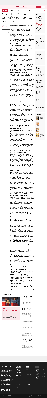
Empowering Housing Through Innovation (40, 39)
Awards (17, 389)
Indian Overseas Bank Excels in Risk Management (40, 42)
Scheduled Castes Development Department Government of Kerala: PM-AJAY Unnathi (27, 340)
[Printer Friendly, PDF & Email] (5, 32)
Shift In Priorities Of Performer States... (40, 377)
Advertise (27, 387)
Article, (3, 26)
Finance (27, 371)
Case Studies (18, 372)
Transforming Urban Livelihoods (39, 46)
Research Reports (19, 375)
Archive (26, 10)
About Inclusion (19, 383)
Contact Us (28, 383)
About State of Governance (18, 385)
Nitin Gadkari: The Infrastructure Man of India (39, 71)
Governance (28, 372)
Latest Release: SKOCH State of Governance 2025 (39, 17)
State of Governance (13, 10)
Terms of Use (3, 395)
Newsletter (27, 386)
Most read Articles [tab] (42, 366)
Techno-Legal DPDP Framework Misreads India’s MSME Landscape (40, 29)
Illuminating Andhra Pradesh (39, 61)
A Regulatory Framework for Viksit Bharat (10, 310)
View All (40, 63)
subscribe (38, 6)
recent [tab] (37, 366)
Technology (6, 26)
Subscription (28, 384)
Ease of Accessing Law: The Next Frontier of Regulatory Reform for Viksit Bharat (27, 310)
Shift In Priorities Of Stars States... (40, 373)
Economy (27, 369)
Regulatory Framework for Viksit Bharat (27, 297)
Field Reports (18, 373)
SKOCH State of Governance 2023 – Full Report (39, 81)
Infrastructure (28, 374)
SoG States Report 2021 (39, 95)
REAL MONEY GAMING (40, 23)
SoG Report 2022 (38, 94)
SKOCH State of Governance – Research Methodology (39, 92)
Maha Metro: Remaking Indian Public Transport (39, 55)
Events (30, 10)
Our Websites (4, 6)
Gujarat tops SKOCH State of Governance (40, 370)
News (17, 377)
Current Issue (21, 10)
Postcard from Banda (40, 58)
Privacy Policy (9, 395)
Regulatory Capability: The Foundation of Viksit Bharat (27, 325)
